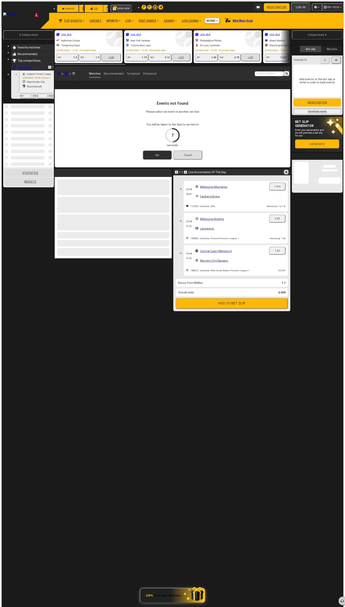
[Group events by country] (50, 124)
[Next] (185, 172)
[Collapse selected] (45, 124)
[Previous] (49, 67)
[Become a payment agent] (258, 7)
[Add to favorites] (119, 34)
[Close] (339, 232)
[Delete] (286, 172)
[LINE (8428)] (58, 74)
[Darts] (66, 74)
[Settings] (317, 7)
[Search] (286, 73)
